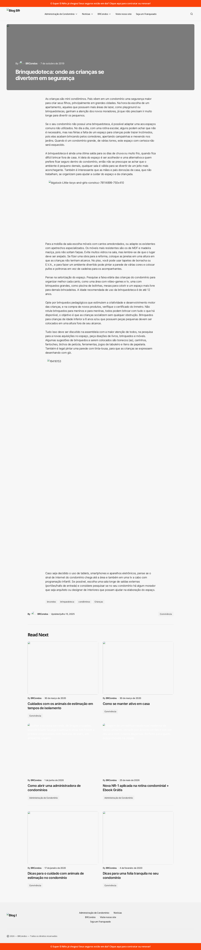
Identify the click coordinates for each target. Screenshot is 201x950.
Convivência (166, 614)
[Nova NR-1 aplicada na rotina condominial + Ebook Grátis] (138, 750)
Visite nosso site (108, 917)
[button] (191, 14)
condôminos (84, 601)
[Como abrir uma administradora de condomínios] (63, 750)
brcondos (51, 601)
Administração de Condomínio (43, 798)
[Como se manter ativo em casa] (138, 668)
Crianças (98, 601)
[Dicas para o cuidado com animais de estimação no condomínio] (63, 837)
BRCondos (90, 917)
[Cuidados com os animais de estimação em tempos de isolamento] (63, 668)
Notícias (118, 912)
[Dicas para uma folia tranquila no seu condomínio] (138, 837)
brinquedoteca (67, 601)
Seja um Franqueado (100, 921)
